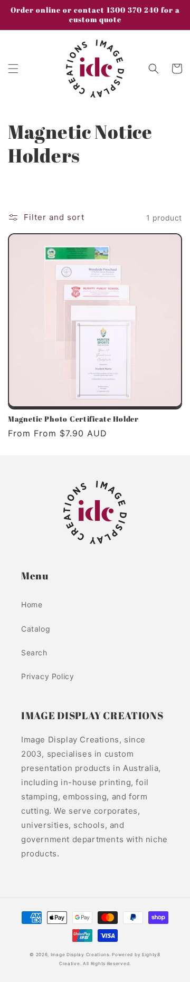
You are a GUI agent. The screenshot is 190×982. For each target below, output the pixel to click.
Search (34, 652)
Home (31, 604)
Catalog (35, 628)
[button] (13, 68)
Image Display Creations (80, 954)
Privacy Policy (47, 676)
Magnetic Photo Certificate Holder (73, 419)
